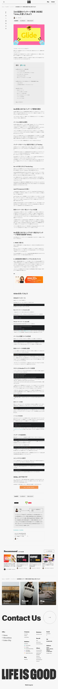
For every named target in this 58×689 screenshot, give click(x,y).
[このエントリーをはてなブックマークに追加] (5, 20)
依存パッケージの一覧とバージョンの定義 (24, 77)
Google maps (49, 653)
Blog (48, 1)
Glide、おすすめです (19, 102)
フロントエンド (30, 20)
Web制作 (7, 6)
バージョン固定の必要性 (21, 70)
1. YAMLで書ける (20, 82)
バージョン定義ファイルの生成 (22, 91)
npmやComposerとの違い (21, 75)
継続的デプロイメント (27, 330)
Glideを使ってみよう (19, 88)
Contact (53, 1)
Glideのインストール (20, 90)
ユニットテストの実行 (20, 98)
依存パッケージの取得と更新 (21, 93)
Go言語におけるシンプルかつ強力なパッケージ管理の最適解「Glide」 (27, 81)
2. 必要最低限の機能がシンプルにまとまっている (25, 84)
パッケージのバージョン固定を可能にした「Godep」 (26, 72)
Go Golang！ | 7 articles (18, 530)
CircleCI (20, 330)
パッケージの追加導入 (20, 96)
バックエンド (12, 6)
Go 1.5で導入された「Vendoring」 (23, 74)
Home (3, 6)
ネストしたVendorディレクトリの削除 (23, 95)
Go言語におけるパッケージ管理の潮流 (22, 69)
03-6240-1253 (49, 641)
